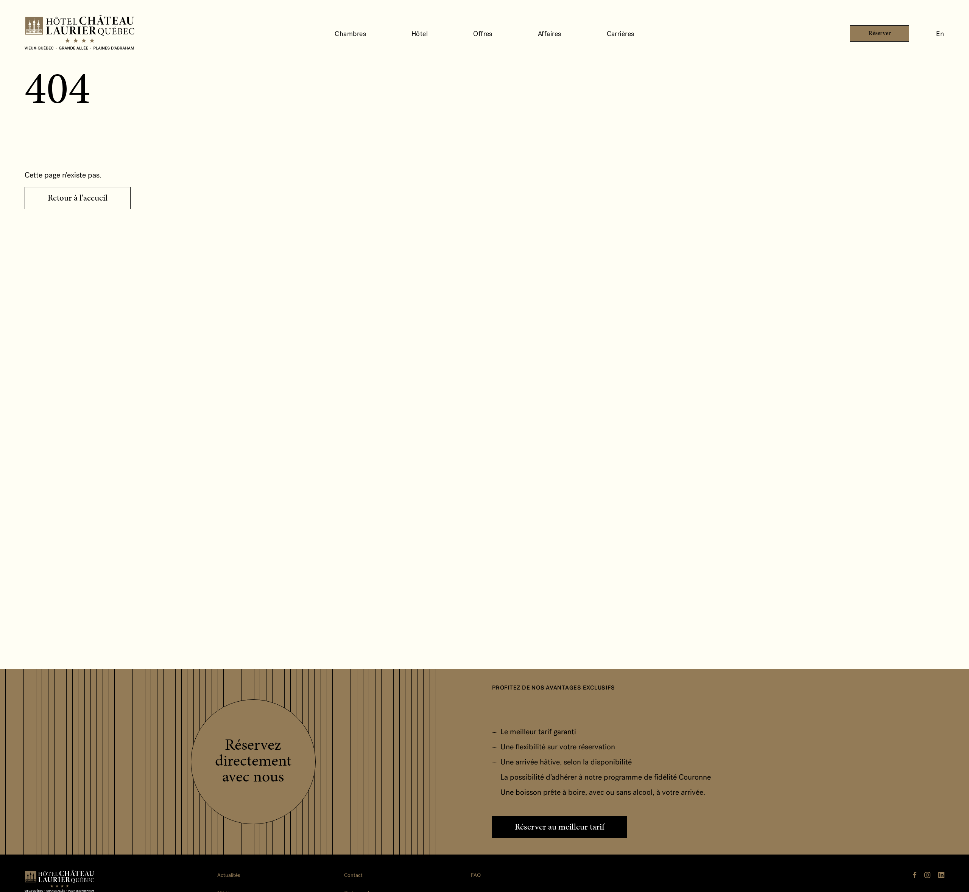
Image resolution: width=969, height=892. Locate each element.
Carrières (620, 34)
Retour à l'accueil (77, 198)
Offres (482, 34)
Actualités (228, 875)
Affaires (549, 34)
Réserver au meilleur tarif (559, 827)
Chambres (350, 34)
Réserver (879, 34)
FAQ (476, 875)
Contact (353, 875)
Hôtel (419, 34)
